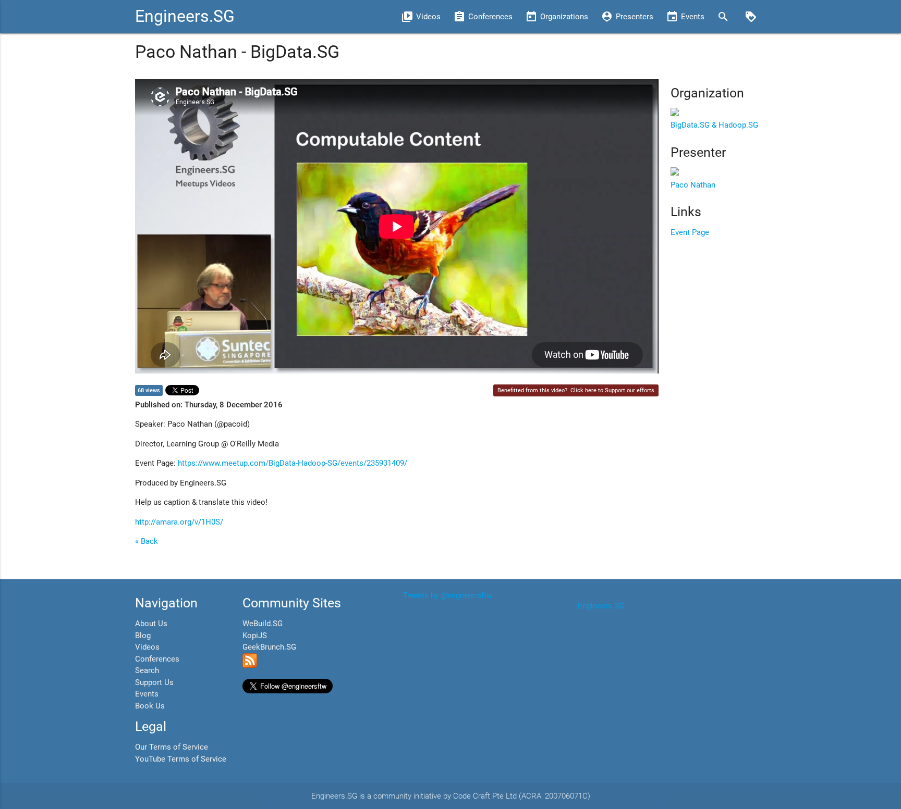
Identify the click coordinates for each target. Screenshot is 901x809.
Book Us (150, 706)
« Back (146, 541)
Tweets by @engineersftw (447, 595)
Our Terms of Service (171, 747)
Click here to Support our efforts (612, 390)
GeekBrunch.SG (269, 647)
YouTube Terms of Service (180, 759)
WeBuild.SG (262, 623)
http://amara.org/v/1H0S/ (179, 522)
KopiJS (254, 635)
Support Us (154, 682)
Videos (147, 647)
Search (147, 670)
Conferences (157, 659)
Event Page (690, 232)
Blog (143, 635)
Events (147, 694)
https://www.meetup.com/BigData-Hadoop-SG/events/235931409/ (292, 463)
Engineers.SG (185, 16)
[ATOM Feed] (249, 665)
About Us (151, 623)
